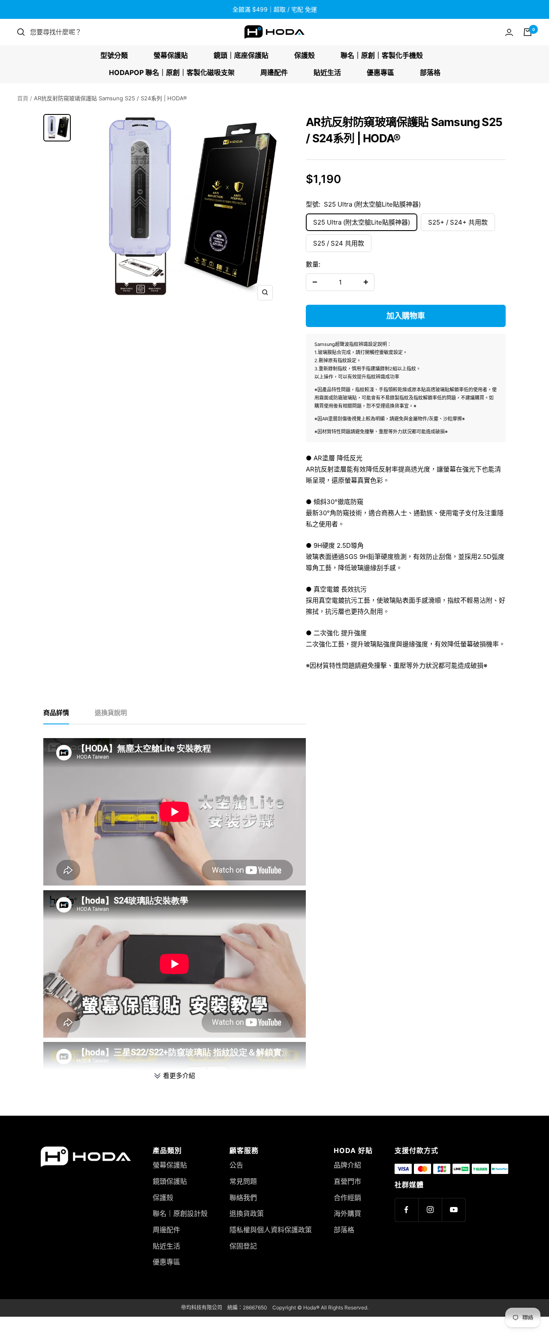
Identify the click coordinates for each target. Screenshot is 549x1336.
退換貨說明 (111, 713)
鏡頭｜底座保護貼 (241, 55)
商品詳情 (56, 713)
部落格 (430, 72)
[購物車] (527, 32)
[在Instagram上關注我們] (430, 1210)
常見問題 (243, 1181)
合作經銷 (347, 1197)
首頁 (22, 98)
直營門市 (347, 1181)
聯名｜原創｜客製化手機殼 (382, 55)
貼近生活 (327, 72)
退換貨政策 (246, 1213)
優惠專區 (380, 72)
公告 (236, 1165)
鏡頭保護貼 (170, 1181)
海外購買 (347, 1213)
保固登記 (243, 1246)
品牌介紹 (347, 1165)
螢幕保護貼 (171, 55)
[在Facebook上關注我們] (406, 1210)
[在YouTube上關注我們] (453, 1210)
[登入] (509, 32)
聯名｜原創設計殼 (180, 1213)
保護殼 (304, 55)
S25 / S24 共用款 (338, 243)
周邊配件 (274, 72)
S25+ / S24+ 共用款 (458, 222)
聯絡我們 (243, 1197)
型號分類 (114, 55)
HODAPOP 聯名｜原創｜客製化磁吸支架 (172, 72)
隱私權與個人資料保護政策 (270, 1229)
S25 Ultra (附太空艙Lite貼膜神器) (361, 222)
